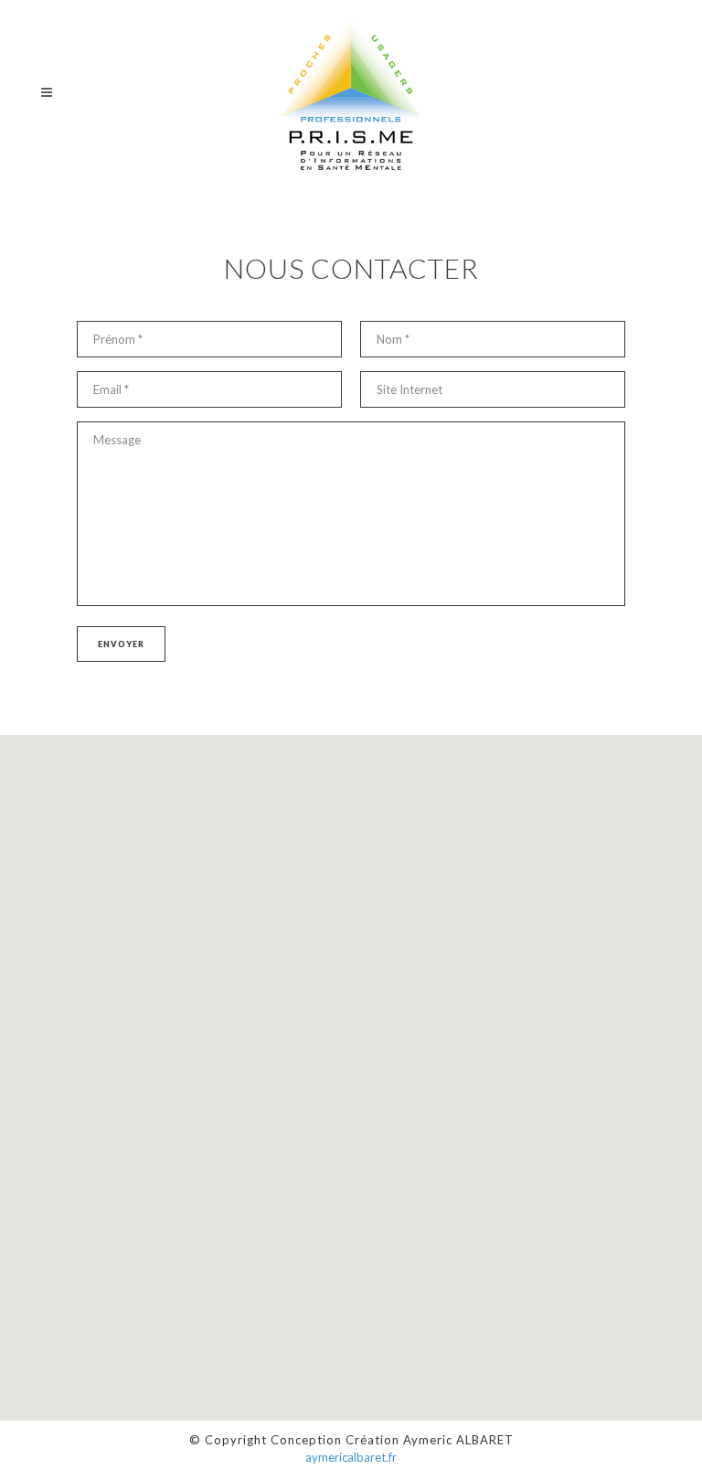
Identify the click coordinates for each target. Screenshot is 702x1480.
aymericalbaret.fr (351, 1457)
